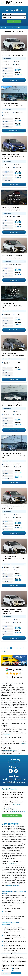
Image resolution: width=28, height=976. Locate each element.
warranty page (22, 719)
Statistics (5, 970)
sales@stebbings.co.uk (14, 782)
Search (14, 21)
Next (5, 651)
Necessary (5, 968)
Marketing (15, 970)
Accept (16, 973)
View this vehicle (10, 80)
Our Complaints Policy (12, 815)
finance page (6, 734)
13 (2, 651)
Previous (2, 648)
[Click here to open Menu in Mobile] (2, 3)
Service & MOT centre (9, 750)
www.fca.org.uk (12, 863)
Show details (5, 973)
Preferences (16, 968)
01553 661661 (14, 762)
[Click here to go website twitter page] (16, 771)
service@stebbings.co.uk (14, 779)
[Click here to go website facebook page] (11, 771)
